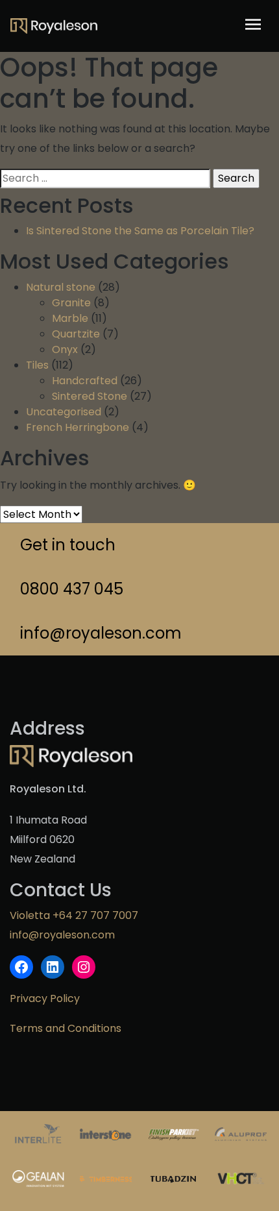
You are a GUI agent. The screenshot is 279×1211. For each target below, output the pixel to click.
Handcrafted (84, 380)
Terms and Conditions (65, 1028)
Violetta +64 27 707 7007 (74, 915)
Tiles (37, 365)
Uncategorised (63, 411)
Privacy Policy (45, 998)
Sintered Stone (89, 396)
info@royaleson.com (101, 633)
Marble (70, 318)
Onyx (65, 349)
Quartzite (76, 333)
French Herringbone (77, 427)
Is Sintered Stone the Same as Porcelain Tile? (140, 230)
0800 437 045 (71, 589)
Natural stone (60, 287)
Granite (71, 302)
